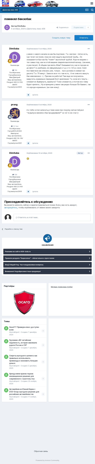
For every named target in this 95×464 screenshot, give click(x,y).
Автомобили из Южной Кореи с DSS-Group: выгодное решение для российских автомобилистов (24, 391)
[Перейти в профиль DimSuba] (7, 27)
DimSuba (21, 26)
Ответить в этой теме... (28, 217)
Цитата (35, 95)
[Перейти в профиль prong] (14, 113)
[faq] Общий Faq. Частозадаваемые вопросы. (24, 265)
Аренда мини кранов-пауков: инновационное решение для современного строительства (22, 376)
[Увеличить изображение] (28, 158)
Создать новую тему (61, 38)
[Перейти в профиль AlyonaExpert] (6, 328)
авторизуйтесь (10, 207)
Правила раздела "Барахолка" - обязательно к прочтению (29, 258)
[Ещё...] (88, 48)
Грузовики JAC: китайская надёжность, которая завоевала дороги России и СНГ (23, 342)
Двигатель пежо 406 (36, 29)
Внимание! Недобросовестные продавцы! (23, 271)
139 (15, 70)
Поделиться (63, 27)
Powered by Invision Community (47, 460)
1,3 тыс (16, 126)
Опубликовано (39, 49)
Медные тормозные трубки (61, 287)
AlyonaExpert (14, 332)
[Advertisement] (47, 424)
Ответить (84, 38)
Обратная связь (41, 451)
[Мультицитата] (28, 95)
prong (14, 104)
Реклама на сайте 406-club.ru (18, 251)
